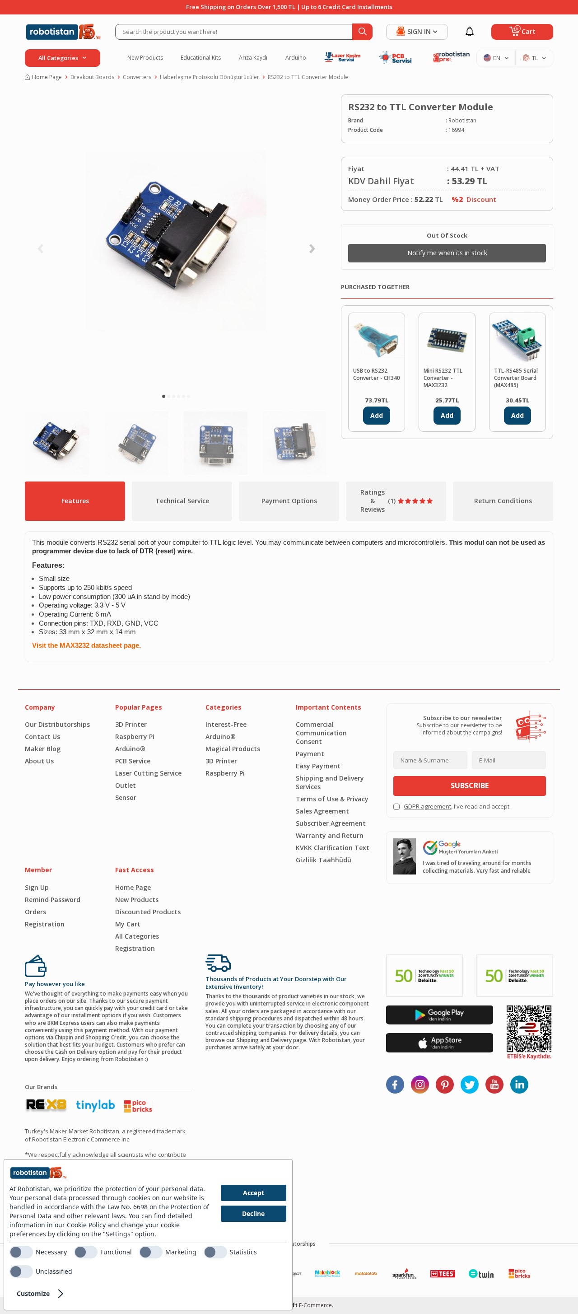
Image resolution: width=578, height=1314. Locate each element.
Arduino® (130, 748)
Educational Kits (201, 57)
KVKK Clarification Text (332, 847)
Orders (35, 911)
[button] (163, 396)
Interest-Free (226, 724)
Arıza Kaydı (253, 57)
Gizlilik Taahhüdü (323, 860)
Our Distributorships (57, 724)
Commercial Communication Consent (321, 733)
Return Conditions (503, 500)
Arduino (295, 57)
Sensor (125, 797)
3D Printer (131, 724)
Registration (45, 924)
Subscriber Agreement (331, 823)
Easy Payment (318, 766)
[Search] (362, 31)
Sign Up (37, 887)
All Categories (137, 936)
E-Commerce (315, 1305)
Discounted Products (148, 911)
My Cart (127, 924)
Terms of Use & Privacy (332, 799)
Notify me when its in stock (447, 252)
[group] (176, 241)
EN (496, 58)
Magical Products (232, 748)
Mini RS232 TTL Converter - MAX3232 (443, 378)
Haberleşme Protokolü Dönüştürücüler (209, 77)
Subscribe (470, 785)
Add (376, 415)
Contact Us (42, 736)
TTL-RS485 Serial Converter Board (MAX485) (516, 378)
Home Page (47, 77)
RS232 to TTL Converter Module (308, 77)
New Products (145, 57)
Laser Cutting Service (148, 773)
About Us (39, 761)
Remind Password (52, 899)
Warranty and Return (330, 835)
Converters (137, 77)
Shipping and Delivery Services (330, 782)
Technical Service (182, 500)
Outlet (125, 785)
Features (75, 500)
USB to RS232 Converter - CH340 (376, 374)
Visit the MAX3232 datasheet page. (86, 645)
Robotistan (462, 120)
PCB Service (132, 761)
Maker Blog (43, 748)
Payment (310, 753)
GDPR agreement (427, 806)
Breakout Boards (92, 77)
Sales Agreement (322, 811)
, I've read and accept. (457, 806)
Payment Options (289, 500)
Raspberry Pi (134, 736)
